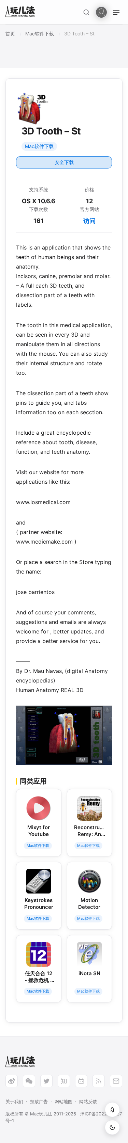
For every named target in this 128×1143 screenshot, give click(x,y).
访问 (89, 220)
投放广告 (39, 1101)
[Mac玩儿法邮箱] (116, 1081)
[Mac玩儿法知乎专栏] (64, 1081)
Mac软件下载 (39, 146)
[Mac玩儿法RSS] (99, 1081)
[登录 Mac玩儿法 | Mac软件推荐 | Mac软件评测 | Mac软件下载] (101, 12)
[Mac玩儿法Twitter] (46, 1081)
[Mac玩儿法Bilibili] (81, 1081)
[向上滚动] (112, 1109)
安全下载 (64, 162)
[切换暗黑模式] (112, 1127)
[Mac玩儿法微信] (29, 1081)
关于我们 (14, 1101)
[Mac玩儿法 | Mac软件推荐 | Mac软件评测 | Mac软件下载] (22, 12)
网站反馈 (88, 1101)
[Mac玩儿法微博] (11, 1081)
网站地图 (63, 1101)
